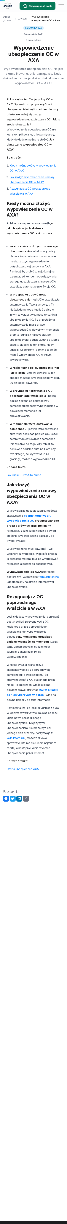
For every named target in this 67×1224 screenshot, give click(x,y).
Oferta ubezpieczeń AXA (23, 769)
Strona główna (7, 18)
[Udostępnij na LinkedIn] (19, 799)
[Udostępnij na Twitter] (13, 799)
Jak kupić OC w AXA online (24, 475)
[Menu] (61, 6)
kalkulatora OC (16, 738)
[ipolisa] (7, 6)
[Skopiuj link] (26, 799)
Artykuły (22, 18)
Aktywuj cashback (40, 5)
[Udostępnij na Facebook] (6, 799)
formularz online (49, 577)
